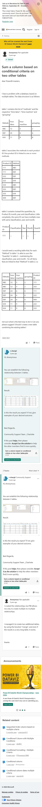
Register (30, 29)
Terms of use (34, 792)
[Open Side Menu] (3, 29)
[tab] (20, 710)
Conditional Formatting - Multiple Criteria (19, 751)
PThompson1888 (22, 755)
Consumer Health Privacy (11, 803)
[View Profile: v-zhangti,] (6, 352)
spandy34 (19, 776)
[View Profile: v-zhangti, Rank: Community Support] (5, 478)
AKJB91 (19, 744)
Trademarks (6, 797)
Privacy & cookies (22, 792)
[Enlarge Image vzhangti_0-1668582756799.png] (21, 381)
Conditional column (14, 761)
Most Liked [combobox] (34, 471)
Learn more (8, 680)
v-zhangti (13, 351)
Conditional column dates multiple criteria (20, 771)
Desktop (6, 36)
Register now (7, 21)
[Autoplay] (17, 710)
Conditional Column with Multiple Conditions (20, 739)
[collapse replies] (21, 475)
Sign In (37, 29)
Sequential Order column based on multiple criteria (20, 728)
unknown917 (23, 732)
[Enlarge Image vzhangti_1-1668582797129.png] (21, 401)
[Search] (23, 29)
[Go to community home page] (13, 29)
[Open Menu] (38, 36)
